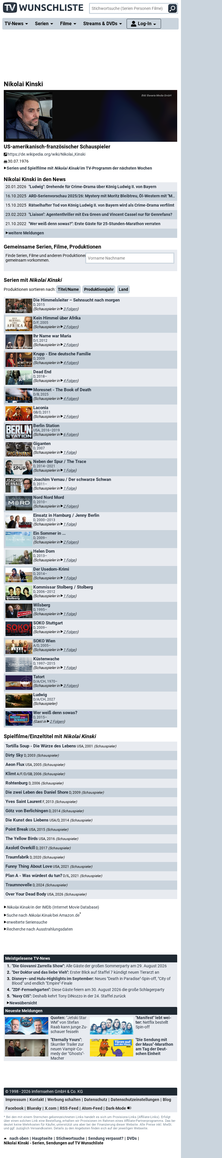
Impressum (15, 1099)
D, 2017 (53, 848)
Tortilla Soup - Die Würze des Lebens (40, 746)
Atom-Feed (92, 1108)
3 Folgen (70, 309)
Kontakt (36, 1099)
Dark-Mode (116, 1108)
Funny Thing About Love (28, 866)
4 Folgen (70, 363)
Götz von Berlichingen (26, 810)
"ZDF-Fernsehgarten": (88, 989)
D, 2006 (46, 783)
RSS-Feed (69, 1108)
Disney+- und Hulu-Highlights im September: (91, 981)
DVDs (132, 1138)
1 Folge (69, 452)
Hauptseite (42, 1138)
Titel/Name (68, 289)
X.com (50, 1108)
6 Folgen (70, 434)
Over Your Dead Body (25, 894)
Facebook (14, 1108)
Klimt (10, 773)
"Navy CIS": (69, 996)
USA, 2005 (45, 765)
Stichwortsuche (70, 1138)
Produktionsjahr (99, 289)
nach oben (19, 1138)
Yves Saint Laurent (23, 801)
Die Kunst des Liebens (27, 820)
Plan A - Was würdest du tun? (33, 875)
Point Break (16, 829)
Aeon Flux (15, 764)
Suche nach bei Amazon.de (43, 915)
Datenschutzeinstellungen (135, 1099)
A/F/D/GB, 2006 (41, 774)
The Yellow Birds (21, 838)
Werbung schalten (64, 1099)
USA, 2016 (58, 839)
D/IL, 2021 (82, 876)
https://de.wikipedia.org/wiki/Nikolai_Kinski (46, 154)
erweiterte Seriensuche (27, 922)
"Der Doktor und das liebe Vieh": (85, 972)
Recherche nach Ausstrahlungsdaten (40, 929)
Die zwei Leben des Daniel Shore (36, 792)
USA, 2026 (66, 894)
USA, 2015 (48, 830)
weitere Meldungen (26, 233)
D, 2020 (47, 857)
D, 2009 (86, 793)
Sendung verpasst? (105, 1138)
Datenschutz (95, 1099)
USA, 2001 (96, 746)
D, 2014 (66, 811)
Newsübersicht (23, 1003)
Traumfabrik (17, 857)
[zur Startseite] (43, 6)
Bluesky (34, 1108)
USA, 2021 (72, 867)
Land (123, 289)
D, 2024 (50, 885)
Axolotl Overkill (20, 847)
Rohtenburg (16, 783)
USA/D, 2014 (70, 820)
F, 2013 (59, 802)
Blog (167, 1099)
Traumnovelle (18, 884)
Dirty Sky (14, 755)
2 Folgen (70, 327)
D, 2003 (41, 755)
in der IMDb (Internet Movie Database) (53, 907)
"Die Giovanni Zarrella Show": (89, 966)
